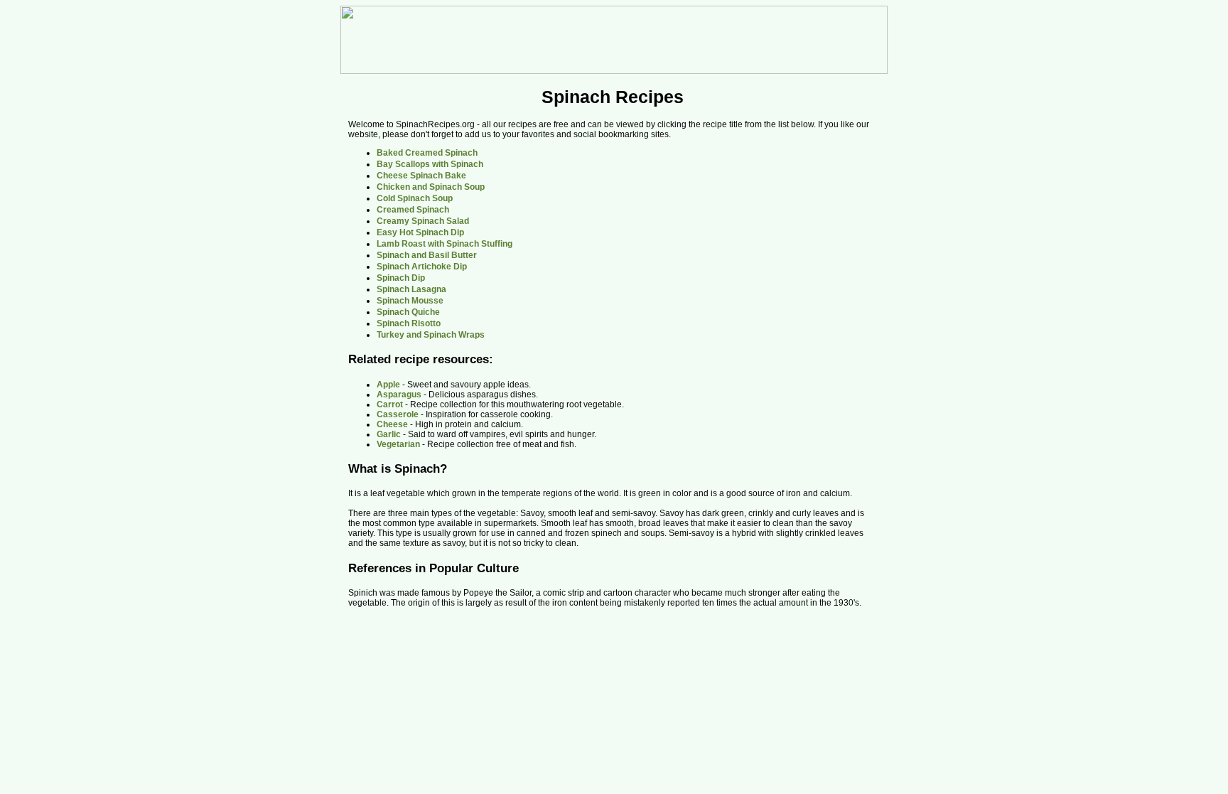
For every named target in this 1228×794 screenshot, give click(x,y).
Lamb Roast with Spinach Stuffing (444, 244)
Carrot (390, 404)
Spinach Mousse (410, 301)
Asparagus (399, 394)
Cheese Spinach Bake (421, 176)
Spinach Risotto (409, 323)
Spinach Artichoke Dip (422, 267)
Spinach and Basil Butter (427, 255)
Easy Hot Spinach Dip (420, 232)
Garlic (389, 434)
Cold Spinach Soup (415, 198)
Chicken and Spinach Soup (431, 187)
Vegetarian (398, 444)
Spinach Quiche (408, 312)
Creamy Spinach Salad (423, 221)
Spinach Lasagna (411, 289)
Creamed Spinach (413, 210)
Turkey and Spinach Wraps (431, 335)
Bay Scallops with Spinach (430, 164)
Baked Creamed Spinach (427, 153)
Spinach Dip (401, 278)
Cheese (392, 424)
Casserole (398, 414)
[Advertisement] (756, 247)
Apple (388, 385)
